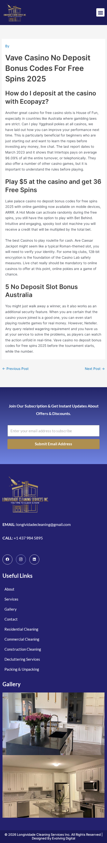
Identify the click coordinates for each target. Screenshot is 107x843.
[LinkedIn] (34, 559)
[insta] (21, 559)
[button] (100, 12)
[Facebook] (7, 559)
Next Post (95, 369)
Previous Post (15, 369)
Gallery (11, 684)
